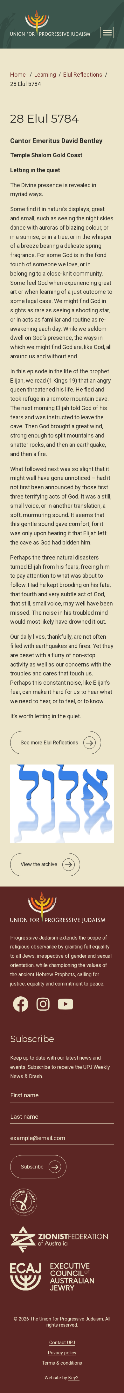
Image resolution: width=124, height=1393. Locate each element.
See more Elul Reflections (49, 743)
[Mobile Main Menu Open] (107, 33)
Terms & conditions (62, 1363)
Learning (45, 74)
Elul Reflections (82, 74)
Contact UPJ (62, 1342)
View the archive (39, 864)
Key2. (73, 1378)
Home (18, 74)
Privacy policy (62, 1353)
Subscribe (32, 1166)
